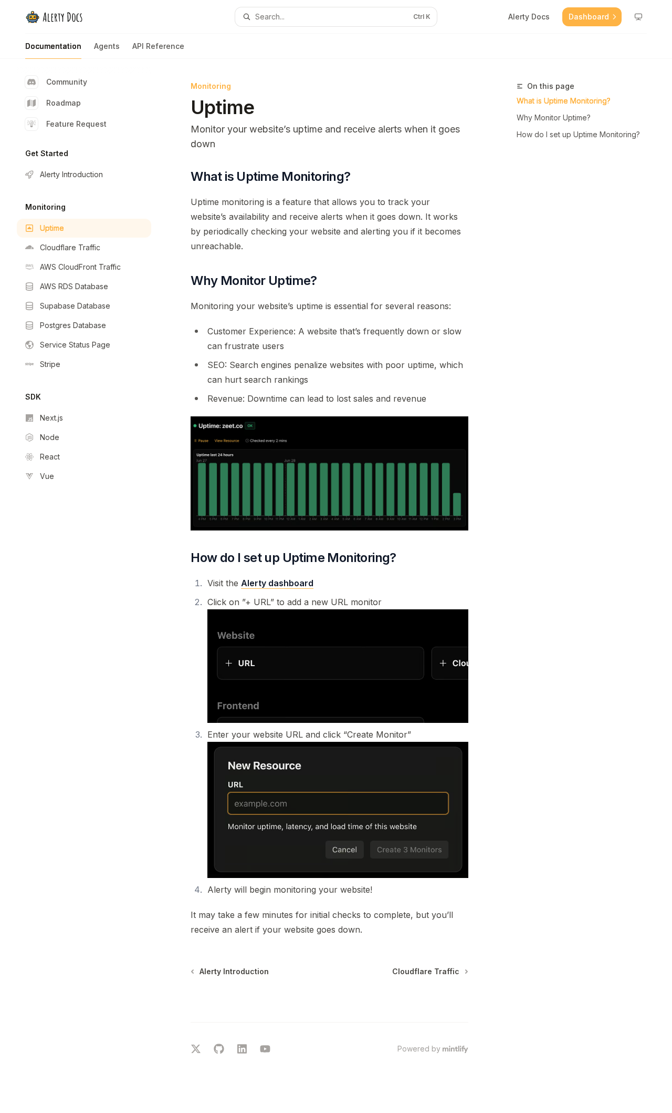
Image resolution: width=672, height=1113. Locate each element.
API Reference (158, 46)
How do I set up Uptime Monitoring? (578, 134)
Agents (107, 46)
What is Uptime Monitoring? (564, 100)
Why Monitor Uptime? (554, 117)
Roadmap (63, 102)
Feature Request (76, 123)
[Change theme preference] (638, 16)
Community (66, 81)
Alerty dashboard (277, 583)
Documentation (53, 46)
